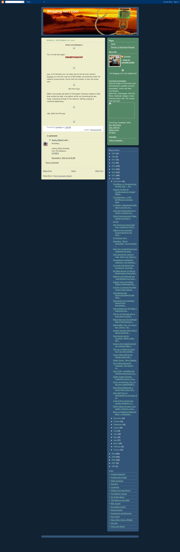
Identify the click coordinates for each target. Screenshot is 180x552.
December (118, 181)
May (115, 437)
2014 (114, 169)
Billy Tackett (115, 504)
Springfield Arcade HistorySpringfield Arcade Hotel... (123, 295)
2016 (114, 163)
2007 (114, 463)
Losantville (115, 487)
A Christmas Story (120, 238)
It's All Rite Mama (117, 497)
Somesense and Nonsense (121, 513)
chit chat (114, 523)
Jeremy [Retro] (58, 140)
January (117, 450)
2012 (114, 175)
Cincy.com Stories (118, 527)
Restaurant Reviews (127, 47)
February (117, 447)
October (117, 421)
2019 (114, 154)
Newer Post (47, 171)
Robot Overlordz (117, 481)
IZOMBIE (55, 153)
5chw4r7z (114, 484)
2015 (114, 166)
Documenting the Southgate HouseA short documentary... (123, 303)
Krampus (50, 77)
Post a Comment (52, 163)
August (117, 428)
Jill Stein (112, 133)
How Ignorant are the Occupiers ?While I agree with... (123, 338)
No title (115, 222)
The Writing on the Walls (120, 500)
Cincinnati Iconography (117, 81)
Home (73, 171)
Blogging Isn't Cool (62, 11)
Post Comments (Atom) (63, 176)
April (116, 440)
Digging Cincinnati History (121, 491)
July (115, 431)
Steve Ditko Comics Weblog (121, 520)
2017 (114, 160)
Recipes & (115, 47)
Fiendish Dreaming (118, 474)
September (118, 425)
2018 (114, 157)
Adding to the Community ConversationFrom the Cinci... (122, 233)
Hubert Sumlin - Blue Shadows (124, 360)
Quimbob (127, 57)
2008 (114, 460)
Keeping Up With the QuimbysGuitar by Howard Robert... (124, 192)
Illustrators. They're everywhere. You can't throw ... (124, 243)
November (118, 418)
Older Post (99, 171)
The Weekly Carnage (119, 494)
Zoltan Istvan (114, 130)
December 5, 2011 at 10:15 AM (63, 158)
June (116, 434)
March (116, 443)
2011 (114, 179)
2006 (114, 466)
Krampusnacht (95, 130)
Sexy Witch (115, 517)
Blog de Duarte (116, 510)
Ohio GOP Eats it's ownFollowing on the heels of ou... (125, 395)
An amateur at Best (118, 507)
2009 (114, 457)
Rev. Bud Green (115, 125)
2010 (114, 454)
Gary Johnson (114, 128)
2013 (114, 172)
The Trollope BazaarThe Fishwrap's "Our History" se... (123, 366)
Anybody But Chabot (119, 478)
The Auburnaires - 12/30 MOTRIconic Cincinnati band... (123, 200)
